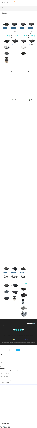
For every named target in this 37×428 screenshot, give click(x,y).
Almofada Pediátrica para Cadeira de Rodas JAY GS (23, 279)
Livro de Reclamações (21, 324)
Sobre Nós (3, 323)
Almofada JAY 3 (15, 32)
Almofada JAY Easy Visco (6, 277)
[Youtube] (18, 330)
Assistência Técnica (12, 323)
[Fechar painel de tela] (1, 362)
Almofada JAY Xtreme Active (15, 277)
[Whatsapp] (23, 330)
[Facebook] (14, 330)
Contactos (3, 325)
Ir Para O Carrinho (7, 427)
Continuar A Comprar (2, 427)
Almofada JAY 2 (6, 32)
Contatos (16, 1)
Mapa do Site (20, 325)
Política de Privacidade (21, 323)
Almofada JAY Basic (23, 32)
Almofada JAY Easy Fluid (32, 32)
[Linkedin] (21, 330)
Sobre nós (14, 1)
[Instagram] (16, 330)
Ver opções (5, 272)
